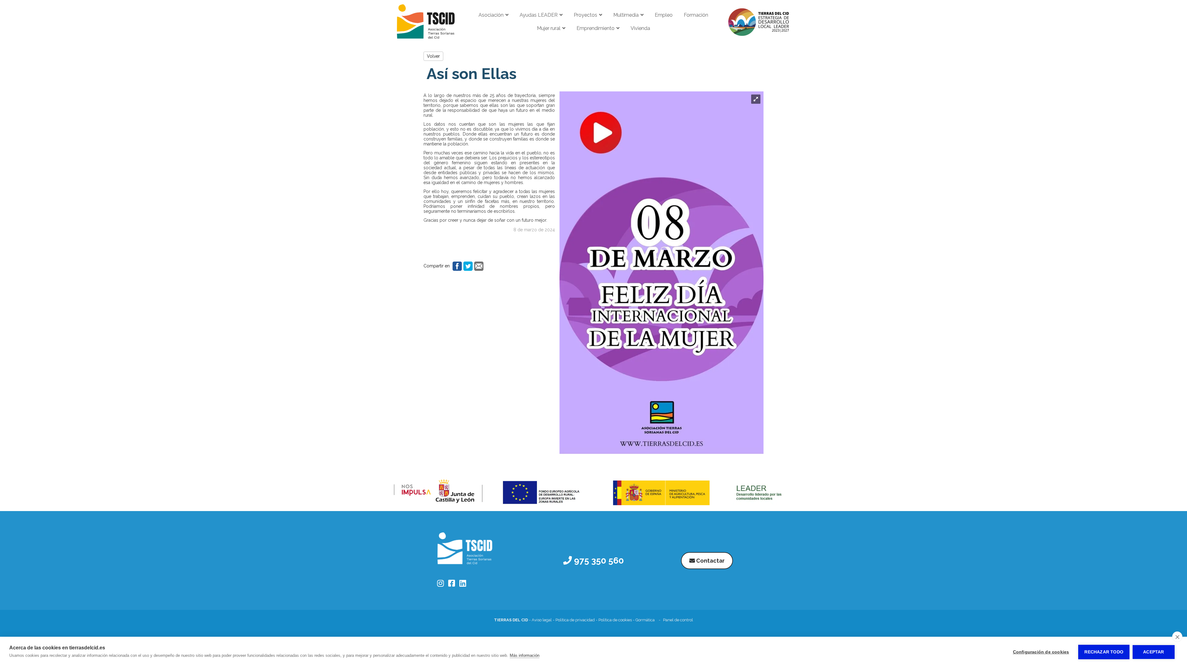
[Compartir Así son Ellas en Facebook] (456, 265)
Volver (433, 56)
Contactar (710, 560)
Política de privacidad (575, 620)
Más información (524, 655)
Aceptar (1153, 652)
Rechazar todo (1103, 652)
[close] (1177, 636)
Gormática (645, 620)
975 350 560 (598, 561)
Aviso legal (542, 620)
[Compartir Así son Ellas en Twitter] (467, 265)
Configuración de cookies (1041, 652)
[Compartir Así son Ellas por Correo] (478, 265)
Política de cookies (615, 620)
